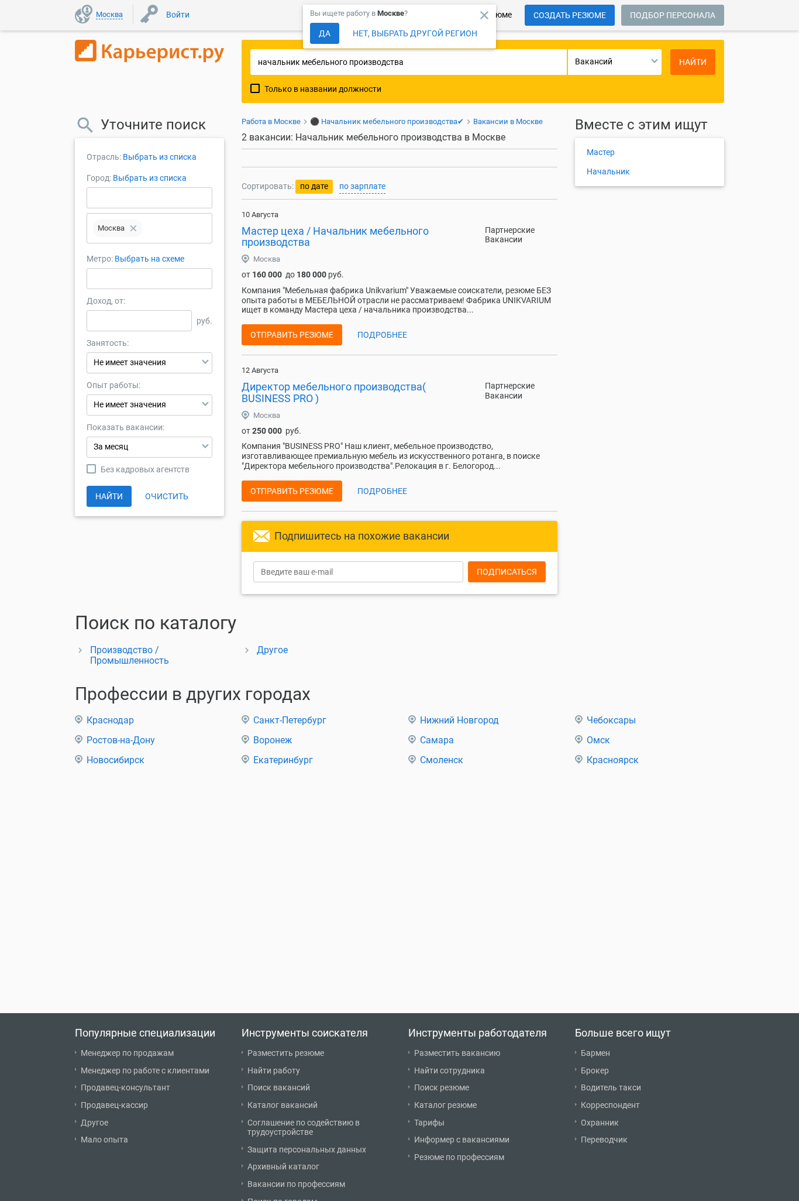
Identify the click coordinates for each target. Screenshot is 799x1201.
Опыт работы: (113, 385)
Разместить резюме (285, 1053)
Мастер (601, 152)
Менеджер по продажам (127, 1053)
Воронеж (272, 740)
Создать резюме (569, 15)
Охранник (600, 1122)
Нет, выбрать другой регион (415, 33)
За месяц (111, 446)
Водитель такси (611, 1087)
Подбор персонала (672, 15)
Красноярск (613, 760)
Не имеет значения (130, 362)
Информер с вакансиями (461, 1139)
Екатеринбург (283, 760)
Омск (598, 740)
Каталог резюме (445, 1105)
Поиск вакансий (278, 1087)
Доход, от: (106, 301)
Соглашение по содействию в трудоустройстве (303, 1127)
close (484, 15)
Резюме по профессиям (459, 1157)
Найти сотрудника (449, 1070)
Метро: (101, 258)
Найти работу (273, 1070)
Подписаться (507, 572)
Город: (99, 178)
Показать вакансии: (125, 427)
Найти (109, 496)
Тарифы (429, 1122)
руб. (204, 320)
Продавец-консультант (125, 1087)
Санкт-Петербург (289, 720)
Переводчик (604, 1139)
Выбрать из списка (160, 157)
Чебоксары (611, 720)
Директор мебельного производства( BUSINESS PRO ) (334, 392)
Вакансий (593, 61)
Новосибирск (115, 760)
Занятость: (108, 343)
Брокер (595, 1070)
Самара (437, 740)
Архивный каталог (283, 1166)
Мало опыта (104, 1139)
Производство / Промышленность (129, 655)
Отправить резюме (291, 334)
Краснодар (110, 720)
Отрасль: (104, 157)
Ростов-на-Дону (121, 740)
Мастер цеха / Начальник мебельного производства (335, 237)
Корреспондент (610, 1105)
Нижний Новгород (459, 720)
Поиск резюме (441, 1087)
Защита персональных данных (306, 1149)
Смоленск (441, 760)
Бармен (595, 1053)
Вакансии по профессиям (296, 1184)
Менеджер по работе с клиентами (145, 1070)
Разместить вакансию (457, 1053)
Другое (272, 650)
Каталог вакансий (282, 1105)
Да (324, 33)
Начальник (608, 171)
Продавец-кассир (114, 1105)
